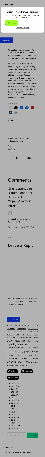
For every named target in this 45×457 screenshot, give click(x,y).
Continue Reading (22, 28)
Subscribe (12, 23)
